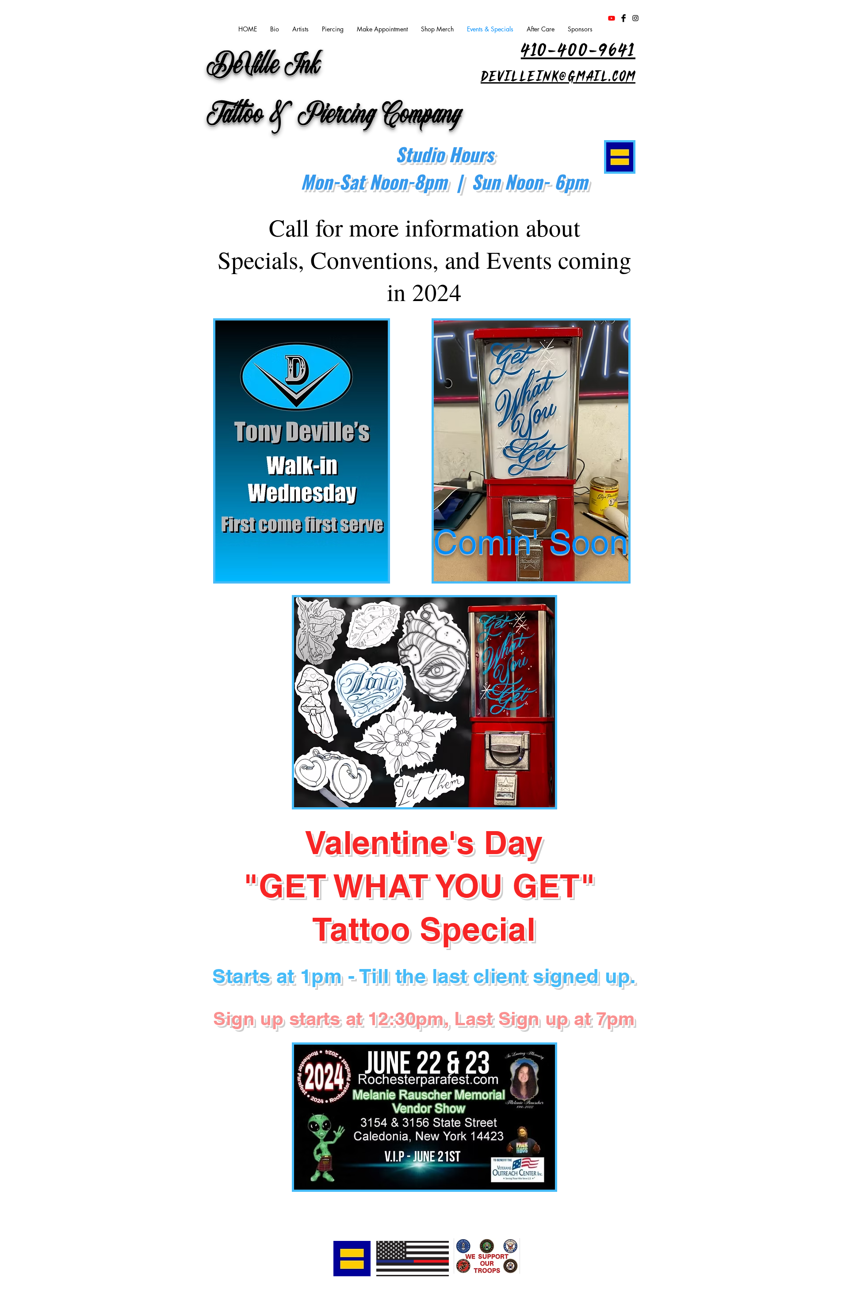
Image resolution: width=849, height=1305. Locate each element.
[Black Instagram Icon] (635, 18)
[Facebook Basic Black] (623, 18)
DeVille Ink (264, 67)
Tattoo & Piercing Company (335, 116)
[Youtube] (612, 18)
